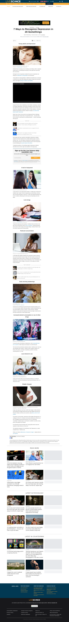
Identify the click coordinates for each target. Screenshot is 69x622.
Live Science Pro (58, 6)
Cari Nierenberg (28, 34)
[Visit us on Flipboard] (44, 1)
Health (20, 3)
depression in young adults (22, 75)
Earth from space (23, 589)
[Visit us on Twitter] (39, 1)
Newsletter (39, 40)
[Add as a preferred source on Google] (34, 606)
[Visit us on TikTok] (45, 1)
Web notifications (54, 612)
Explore (43, 3)
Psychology (37, 27)
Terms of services (25, 160)
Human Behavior (32, 27)
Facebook (28, 432)
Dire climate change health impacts (18, 6)
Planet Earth (29, 3)
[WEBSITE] (12, 438)
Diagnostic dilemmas (24, 590)
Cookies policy (24, 612)
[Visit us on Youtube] (42, 1)
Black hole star (50, 6)
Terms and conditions (55, 610)
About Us (37, 610)
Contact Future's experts (27, 610)
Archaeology (15, 3)
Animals (10, 3)
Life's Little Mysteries (24, 587)
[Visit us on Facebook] (37, 1)
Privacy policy (10, 612)
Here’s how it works (45, 36)
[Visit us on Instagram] (41, 1)
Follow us (34, 40)
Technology (39, 3)
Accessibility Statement (12, 610)
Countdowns (43, 34)
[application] (27, 93)
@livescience (23, 432)
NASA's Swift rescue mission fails (31, 6)
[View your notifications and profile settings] (60, 1)
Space (34, 3)
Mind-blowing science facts (51, 593)
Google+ (32, 432)
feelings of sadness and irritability (26, 80)
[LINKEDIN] (10, 438)
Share (15, 40)
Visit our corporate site (52, 602)
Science (24, 3)
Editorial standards (25, 614)
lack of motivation (29, 225)
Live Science (15, 433)
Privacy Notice (16, 161)
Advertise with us (39, 612)
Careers (8, 614)
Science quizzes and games (51, 587)
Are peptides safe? (42, 6)
